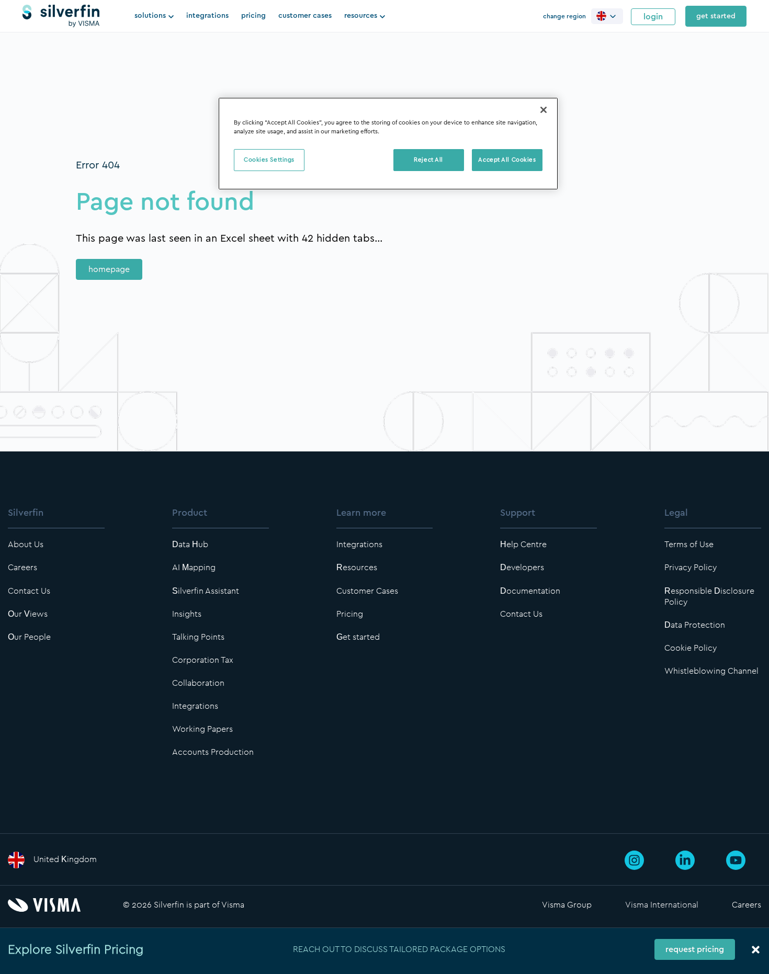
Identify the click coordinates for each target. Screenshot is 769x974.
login (653, 17)
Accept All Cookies (507, 160)
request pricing (694, 949)
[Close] (543, 109)
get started (716, 16)
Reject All (428, 160)
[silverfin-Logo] (60, 16)
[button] (607, 16)
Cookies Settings (269, 160)
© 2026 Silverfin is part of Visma (183, 904)
